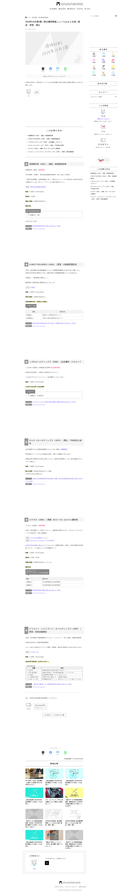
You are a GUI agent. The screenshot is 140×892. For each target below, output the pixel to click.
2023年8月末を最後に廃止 (33, 545)
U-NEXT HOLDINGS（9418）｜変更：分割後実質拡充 (44, 139)
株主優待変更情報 (78, 758)
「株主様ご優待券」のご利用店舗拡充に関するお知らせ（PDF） (52, 684)
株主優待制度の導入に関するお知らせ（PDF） (46, 226)
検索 (116, 16)
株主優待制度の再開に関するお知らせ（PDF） (46, 590)
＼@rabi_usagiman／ (103, 119)
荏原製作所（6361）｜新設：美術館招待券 (40, 135)
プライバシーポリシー (71, 886)
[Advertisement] (54, 112)
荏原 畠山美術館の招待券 (38, 187)
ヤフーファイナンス (38, 228)
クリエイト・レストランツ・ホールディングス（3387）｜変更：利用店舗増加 (51, 151)
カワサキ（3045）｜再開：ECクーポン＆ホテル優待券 (44, 148)
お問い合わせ (82, 886)
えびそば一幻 (34, 652)
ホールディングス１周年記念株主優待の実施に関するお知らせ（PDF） (54, 402)
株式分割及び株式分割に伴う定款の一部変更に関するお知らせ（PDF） (54, 323)
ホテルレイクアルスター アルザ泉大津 (42, 540)
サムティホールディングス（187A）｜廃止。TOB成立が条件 (46, 145)
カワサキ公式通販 (35, 538)
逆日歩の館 (102, 83)
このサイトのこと (59, 886)
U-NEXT (32, 287)
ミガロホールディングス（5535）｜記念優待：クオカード (45, 142)
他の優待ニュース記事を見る (53, 715)
